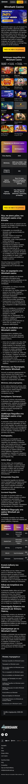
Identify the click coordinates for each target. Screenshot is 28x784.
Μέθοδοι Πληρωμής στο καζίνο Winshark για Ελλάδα (13, 688)
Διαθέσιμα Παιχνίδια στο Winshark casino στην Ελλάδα (13, 684)
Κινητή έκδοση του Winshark (9, 692)
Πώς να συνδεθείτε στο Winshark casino (13, 675)
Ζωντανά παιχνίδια (11, 64)
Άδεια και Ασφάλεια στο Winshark (11, 695)
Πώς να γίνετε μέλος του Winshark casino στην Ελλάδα (13, 668)
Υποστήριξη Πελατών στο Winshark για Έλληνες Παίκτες (12, 699)
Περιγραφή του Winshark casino (10, 664)
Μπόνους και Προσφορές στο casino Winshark (12, 679)
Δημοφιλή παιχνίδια (3, 64)
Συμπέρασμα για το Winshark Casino (12, 703)
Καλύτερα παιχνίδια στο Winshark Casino (13, 661)
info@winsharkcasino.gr (7, 770)
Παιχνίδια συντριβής (19, 64)
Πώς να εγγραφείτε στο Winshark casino (13, 672)
